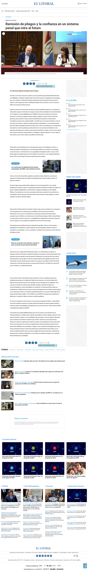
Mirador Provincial (47, 552)
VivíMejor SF (56, 552)
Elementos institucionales (56, 560)
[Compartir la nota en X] (27, 83)
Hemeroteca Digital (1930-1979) (15, 560)
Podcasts (40, 552)
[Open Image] (3, 33)
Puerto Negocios (64, 552)
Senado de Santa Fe (50, 349)
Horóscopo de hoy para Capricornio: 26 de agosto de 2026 (77, 115)
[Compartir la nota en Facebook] (24, 83)
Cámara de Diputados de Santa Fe (64, 349)
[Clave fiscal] (85, 568)
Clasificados (28, 552)
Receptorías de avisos (29, 560)
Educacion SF (75, 552)
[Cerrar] (53, 86)
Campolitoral (12, 552)
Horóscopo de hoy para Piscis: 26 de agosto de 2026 (76, 105)
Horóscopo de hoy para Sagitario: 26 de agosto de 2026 (77, 120)
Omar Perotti (20, 349)
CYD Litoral (34, 552)
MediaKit (78, 560)
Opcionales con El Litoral (69, 560)
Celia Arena (12, 349)
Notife (69, 552)
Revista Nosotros (20, 552)
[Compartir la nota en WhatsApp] (30, 83)
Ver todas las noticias (72, 129)
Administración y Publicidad (42, 560)
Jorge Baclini (28, 349)
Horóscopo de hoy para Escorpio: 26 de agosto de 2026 (77, 125)
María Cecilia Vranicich (38, 349)
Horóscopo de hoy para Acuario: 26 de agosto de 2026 (77, 110)
